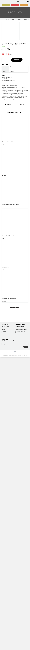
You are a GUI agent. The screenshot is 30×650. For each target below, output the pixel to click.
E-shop (5, 5)
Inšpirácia (24, 5)
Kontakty (4, 332)
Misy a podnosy (26, 19)
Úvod (2, 19)
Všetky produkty (5, 326)
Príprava (3, 328)
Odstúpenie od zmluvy (20, 328)
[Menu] (18, 2)
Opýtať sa (21, 104)
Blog (15, 5)
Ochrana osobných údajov (21, 329)
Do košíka (16, 59)
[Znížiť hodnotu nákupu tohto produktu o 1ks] (8, 61)
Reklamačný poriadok (20, 331)
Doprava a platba (18, 332)
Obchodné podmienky (20, 326)
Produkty (7, 19)
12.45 (4, 54)
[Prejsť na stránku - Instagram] (5, 336)
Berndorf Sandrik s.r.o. (6, 2)
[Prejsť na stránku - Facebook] (3, 336)
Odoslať (26, 346)
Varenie (3, 329)
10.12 (3, 56)
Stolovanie (13, 19)
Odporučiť (8, 104)
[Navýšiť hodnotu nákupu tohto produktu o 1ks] (8, 59)
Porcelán (19, 19)
